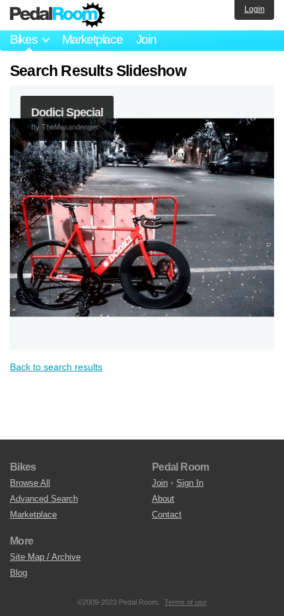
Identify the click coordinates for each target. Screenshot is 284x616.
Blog (18, 573)
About (163, 499)
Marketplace (92, 39)
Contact (167, 515)
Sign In (189, 483)
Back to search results (56, 367)
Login (254, 9)
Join (146, 39)
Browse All (30, 483)
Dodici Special (67, 112)
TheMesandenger (70, 127)
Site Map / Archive (45, 557)
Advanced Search (44, 499)
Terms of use (185, 602)
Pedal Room (57, 15)
